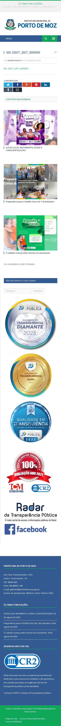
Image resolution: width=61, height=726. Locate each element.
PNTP (16, 693)
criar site (22, 675)
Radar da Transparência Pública (36, 693)
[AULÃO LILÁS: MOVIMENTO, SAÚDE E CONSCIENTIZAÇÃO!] (30, 127)
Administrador (14, 60)
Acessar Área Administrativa (32, 718)
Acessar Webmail (14, 721)
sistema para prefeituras (40, 675)
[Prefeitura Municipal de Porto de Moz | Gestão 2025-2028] (30, 24)
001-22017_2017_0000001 (16, 68)
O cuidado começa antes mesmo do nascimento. (28, 253)
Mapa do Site (11, 718)
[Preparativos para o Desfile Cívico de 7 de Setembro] (30, 181)
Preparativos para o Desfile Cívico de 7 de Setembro (30, 6)
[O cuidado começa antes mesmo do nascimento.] (30, 233)
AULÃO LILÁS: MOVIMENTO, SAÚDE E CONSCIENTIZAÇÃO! (24, 149)
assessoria (24, 679)
